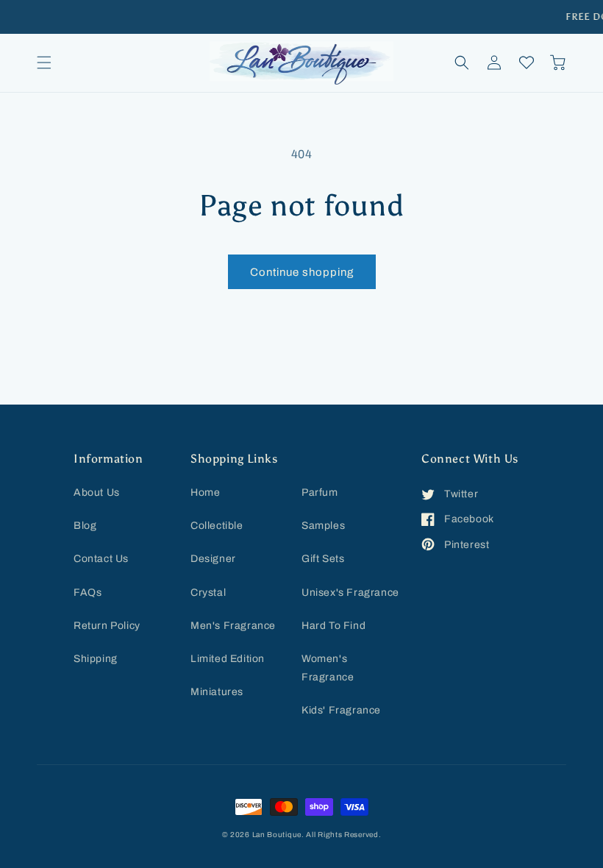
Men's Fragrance (233, 625)
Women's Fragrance (328, 668)
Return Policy (107, 625)
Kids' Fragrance (341, 710)
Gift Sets (323, 558)
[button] (44, 62)
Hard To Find (333, 625)
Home (205, 492)
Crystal (208, 592)
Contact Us (101, 558)
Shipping (96, 658)
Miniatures (216, 691)
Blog (85, 525)
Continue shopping (302, 272)
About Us (97, 492)
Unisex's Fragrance (350, 592)
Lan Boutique (277, 834)
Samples (323, 525)
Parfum (320, 492)
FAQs (87, 592)
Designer (213, 558)
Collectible (216, 525)
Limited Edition (227, 658)
